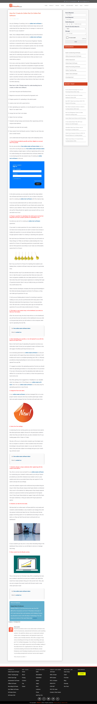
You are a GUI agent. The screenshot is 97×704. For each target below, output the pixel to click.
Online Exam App (12, 677)
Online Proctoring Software (73, 66)
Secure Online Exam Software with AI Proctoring (76, 118)
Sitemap (66, 683)
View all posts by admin (20, 656)
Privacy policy (57, 702)
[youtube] (48, 698)
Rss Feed (66, 686)
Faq (23, 683)
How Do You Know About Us (72, 26)
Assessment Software (13, 680)
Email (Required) (69, 17)
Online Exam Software (71, 63)
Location (82, 673)
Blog (65, 680)
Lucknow (38, 689)
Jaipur (37, 683)
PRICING (57, 5)
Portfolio (66, 677)
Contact (24, 680)
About (23, 674)
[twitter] (53, 698)
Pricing (23, 677)
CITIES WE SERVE (69, 5)
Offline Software (12, 683)
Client (65, 674)
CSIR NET (52, 686)
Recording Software (13, 686)
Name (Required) (69, 12)
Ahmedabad (39, 674)
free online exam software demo (22, 328)
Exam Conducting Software (73, 52)
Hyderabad (38, 677)
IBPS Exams (53, 677)
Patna (37, 692)
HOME (46, 5)
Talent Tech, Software (71, 73)
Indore (37, 680)
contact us (18, 332)
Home (23, 671)
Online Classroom (70, 59)
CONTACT (86, 5)
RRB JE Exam (53, 674)
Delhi (37, 671)
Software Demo (12, 692)
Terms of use (64, 702)
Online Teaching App (71, 70)
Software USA (11, 695)
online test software (36, 37)
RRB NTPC (52, 683)
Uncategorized (16, 621)
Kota (37, 686)
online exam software (37, 472)
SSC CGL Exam (53, 689)
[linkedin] (57, 698)
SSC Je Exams (53, 680)
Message (67, 31)
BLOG (81, 5)
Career (23, 686)
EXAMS (62, 5)
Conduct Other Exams (55, 692)
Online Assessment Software (73, 56)
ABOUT (76, 5)
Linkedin (35, 618)
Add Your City (39, 695)
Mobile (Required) (69, 22)
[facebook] (39, 698)
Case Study (67, 671)
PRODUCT (51, 5)
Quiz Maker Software (13, 689)
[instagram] (44, 698)
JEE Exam (52, 671)
